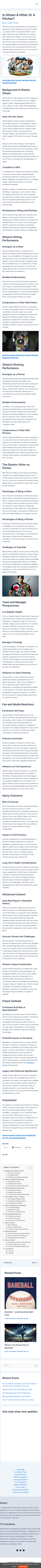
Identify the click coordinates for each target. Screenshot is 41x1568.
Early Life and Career (14, 1173)
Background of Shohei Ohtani (14, 1171)
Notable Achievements (14, 1183)
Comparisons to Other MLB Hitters (18, 1186)
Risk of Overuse (12, 1225)
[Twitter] (20, 1550)
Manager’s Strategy (14, 1209)
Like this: (11, 1251)
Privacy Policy (20, 1487)
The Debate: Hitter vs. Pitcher (15, 1197)
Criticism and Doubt (14, 1218)
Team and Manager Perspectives (15, 1205)
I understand (23, 1566)
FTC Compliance (20, 1482)
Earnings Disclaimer (21, 1480)
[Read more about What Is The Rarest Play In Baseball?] (20, 1333)
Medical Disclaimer (20, 1485)
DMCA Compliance (20, 1477)
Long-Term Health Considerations (18, 1229)
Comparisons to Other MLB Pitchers (18, 1194)
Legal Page (20, 1469)
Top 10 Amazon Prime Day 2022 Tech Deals (18, 1400)
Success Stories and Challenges (17, 1235)
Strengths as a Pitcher (14, 1190)
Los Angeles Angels (13, 1207)
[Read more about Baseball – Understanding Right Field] (20, 1293)
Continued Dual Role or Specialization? (19, 1242)
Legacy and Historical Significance (18, 1246)
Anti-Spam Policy (20, 1472)
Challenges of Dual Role (15, 1203)
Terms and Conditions (20, 1492)
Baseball (20, 1318)
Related (11, 1253)
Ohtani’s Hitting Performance (14, 1179)
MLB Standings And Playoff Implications (16, 1393)
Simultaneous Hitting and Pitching (18, 1177)
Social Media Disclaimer (20, 1490)
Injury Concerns (10, 1223)
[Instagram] (24, 1550)
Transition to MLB (13, 1175)
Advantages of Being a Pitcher (17, 1201)
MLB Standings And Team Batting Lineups (17, 1389)
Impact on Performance (15, 1227)
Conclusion (9, 1249)
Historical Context (11, 1231)
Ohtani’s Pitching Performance (15, 1188)
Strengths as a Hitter (14, 1181)
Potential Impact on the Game (16, 1244)
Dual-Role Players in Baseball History (19, 1233)
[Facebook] (17, 1550)
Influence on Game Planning (16, 1212)
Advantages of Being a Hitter (16, 1199)
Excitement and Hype (14, 1216)
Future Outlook (10, 1240)
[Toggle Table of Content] (28, 1168)
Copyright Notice (20, 1475)
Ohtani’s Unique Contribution (16, 1238)
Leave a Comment (10, 1318)
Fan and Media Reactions (13, 1214)
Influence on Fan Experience (16, 1220)
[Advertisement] (20, 1436)
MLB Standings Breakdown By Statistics (16, 1396)
